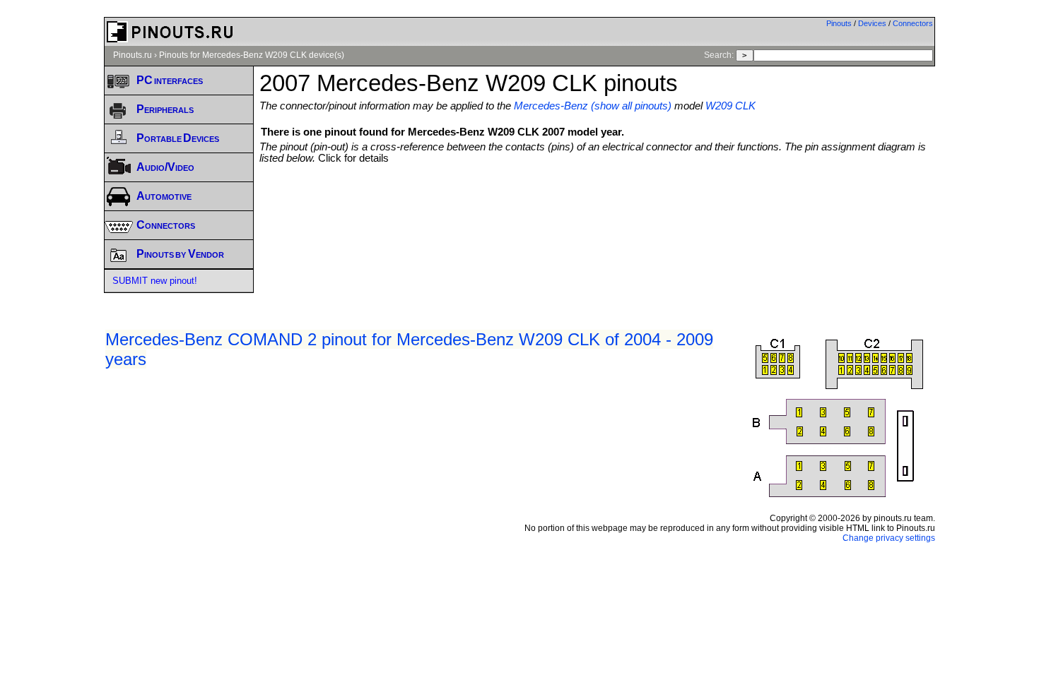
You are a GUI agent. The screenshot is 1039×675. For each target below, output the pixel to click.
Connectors (913, 23)
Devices (872, 23)
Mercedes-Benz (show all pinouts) (592, 106)
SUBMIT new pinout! (154, 280)
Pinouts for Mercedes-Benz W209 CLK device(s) (251, 55)
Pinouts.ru (132, 55)
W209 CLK (730, 106)
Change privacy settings (889, 538)
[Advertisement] (597, 202)
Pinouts (839, 23)
